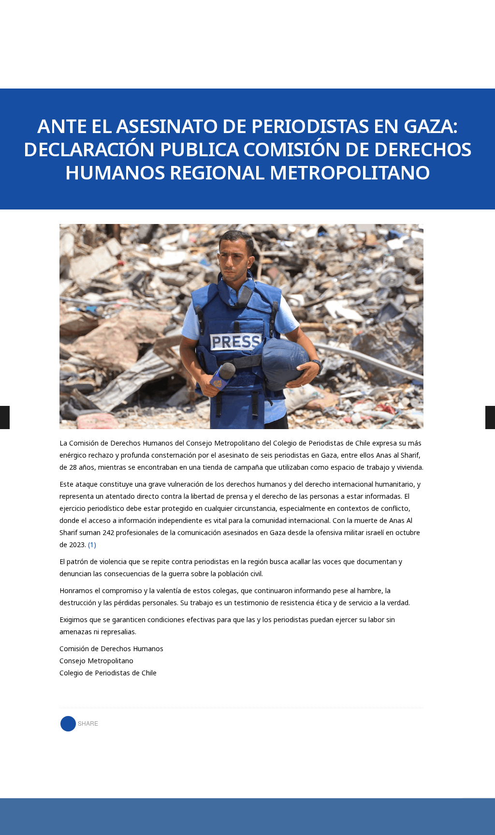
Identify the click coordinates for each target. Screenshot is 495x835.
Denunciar (209, 74)
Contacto (314, 74)
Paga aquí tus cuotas (404, 75)
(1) (92, 544)
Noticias (263, 74)
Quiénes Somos (145, 74)
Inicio (89, 74)
